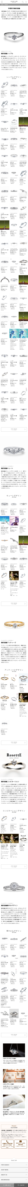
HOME (2, 4)
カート (26, 2)
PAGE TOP (14, 1160)
